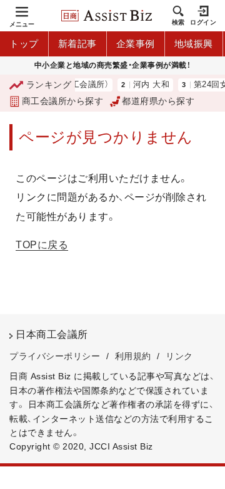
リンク (179, 356)
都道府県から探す (158, 101)
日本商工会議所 (52, 334)
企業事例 (135, 43)
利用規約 (133, 356)
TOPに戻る (42, 244)
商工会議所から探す (62, 101)
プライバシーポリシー (54, 356)
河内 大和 (147, 85)
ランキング (48, 85)
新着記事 (77, 43)
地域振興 (193, 43)
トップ (24, 43)
